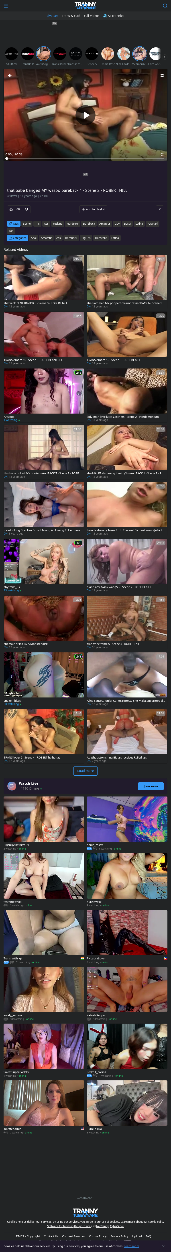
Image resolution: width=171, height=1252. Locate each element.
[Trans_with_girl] (44, 937)
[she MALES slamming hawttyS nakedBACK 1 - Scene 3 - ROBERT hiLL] (127, 452)
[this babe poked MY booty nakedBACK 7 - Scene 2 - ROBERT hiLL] (44, 452)
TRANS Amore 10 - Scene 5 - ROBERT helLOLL (33, 360)
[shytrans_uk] (44, 566)
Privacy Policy (119, 1236)
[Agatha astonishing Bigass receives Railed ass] (127, 736)
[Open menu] (6, 6)
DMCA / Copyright (28, 1236)
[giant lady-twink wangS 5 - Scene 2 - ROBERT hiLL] (127, 566)
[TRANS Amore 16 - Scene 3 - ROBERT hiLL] (127, 339)
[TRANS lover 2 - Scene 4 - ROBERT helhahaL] (44, 736)
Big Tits (86, 238)
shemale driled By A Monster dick (26, 643)
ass (46, 224)
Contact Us (51, 1236)
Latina (115, 238)
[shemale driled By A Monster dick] (44, 623)
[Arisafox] (44, 395)
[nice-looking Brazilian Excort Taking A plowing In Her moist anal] (44, 509)
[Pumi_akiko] (127, 1107)
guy (117, 224)
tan (11, 231)
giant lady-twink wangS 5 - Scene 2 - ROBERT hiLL (119, 587)
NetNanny (102, 1226)
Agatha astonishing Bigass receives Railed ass (117, 757)
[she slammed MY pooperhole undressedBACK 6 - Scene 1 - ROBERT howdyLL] (127, 282)
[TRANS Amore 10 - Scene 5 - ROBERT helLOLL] (44, 339)
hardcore (73, 224)
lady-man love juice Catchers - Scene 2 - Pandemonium (123, 416)
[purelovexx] (127, 880)
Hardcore (101, 238)
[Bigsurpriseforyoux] (44, 823)
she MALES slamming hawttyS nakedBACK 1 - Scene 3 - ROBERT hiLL (126, 473)
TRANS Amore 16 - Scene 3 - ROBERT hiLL (113, 360)
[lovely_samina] (44, 994)
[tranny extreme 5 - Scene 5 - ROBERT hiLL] (127, 623)
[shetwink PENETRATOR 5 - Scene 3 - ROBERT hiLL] (44, 282)
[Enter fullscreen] (162, 154)
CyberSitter (117, 1226)
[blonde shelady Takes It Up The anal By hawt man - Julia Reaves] (127, 509)
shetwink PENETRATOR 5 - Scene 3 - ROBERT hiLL (36, 303)
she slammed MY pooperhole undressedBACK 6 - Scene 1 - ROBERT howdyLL (125, 303)
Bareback (71, 238)
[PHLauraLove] (127, 937)
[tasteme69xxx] (44, 880)
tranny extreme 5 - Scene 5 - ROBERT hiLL (114, 643)
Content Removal (73, 1236)
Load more (85, 771)
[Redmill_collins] (127, 1051)
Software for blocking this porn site (69, 1226)
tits (37, 224)
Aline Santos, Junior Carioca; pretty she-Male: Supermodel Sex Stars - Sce (126, 700)
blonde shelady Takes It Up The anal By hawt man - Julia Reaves (126, 530)
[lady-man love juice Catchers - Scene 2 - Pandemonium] (127, 395)
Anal (34, 238)
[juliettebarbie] (44, 1107)
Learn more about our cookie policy (142, 1222)
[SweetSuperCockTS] (44, 1051)
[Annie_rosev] (127, 823)
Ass (58, 238)
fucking (57, 224)
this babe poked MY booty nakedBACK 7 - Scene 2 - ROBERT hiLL (43, 473)
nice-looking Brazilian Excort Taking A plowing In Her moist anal (42, 530)
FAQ (148, 1236)
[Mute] (9, 75)
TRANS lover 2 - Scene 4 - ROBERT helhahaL (32, 757)
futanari (152, 224)
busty (127, 224)
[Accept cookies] (163, 1246)
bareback (89, 224)
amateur (104, 224)
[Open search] (165, 6)
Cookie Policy (98, 1236)
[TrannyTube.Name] (85, 6)
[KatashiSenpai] (127, 994)
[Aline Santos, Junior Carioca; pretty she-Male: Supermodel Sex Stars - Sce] (127, 679)
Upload (137, 1236)
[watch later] (9, 260)
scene (27, 224)
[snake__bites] (44, 679)
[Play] (85, 115)
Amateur (46, 238)
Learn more (131, 1246)
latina (139, 224)
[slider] (85, 158)
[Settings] (162, 75)
